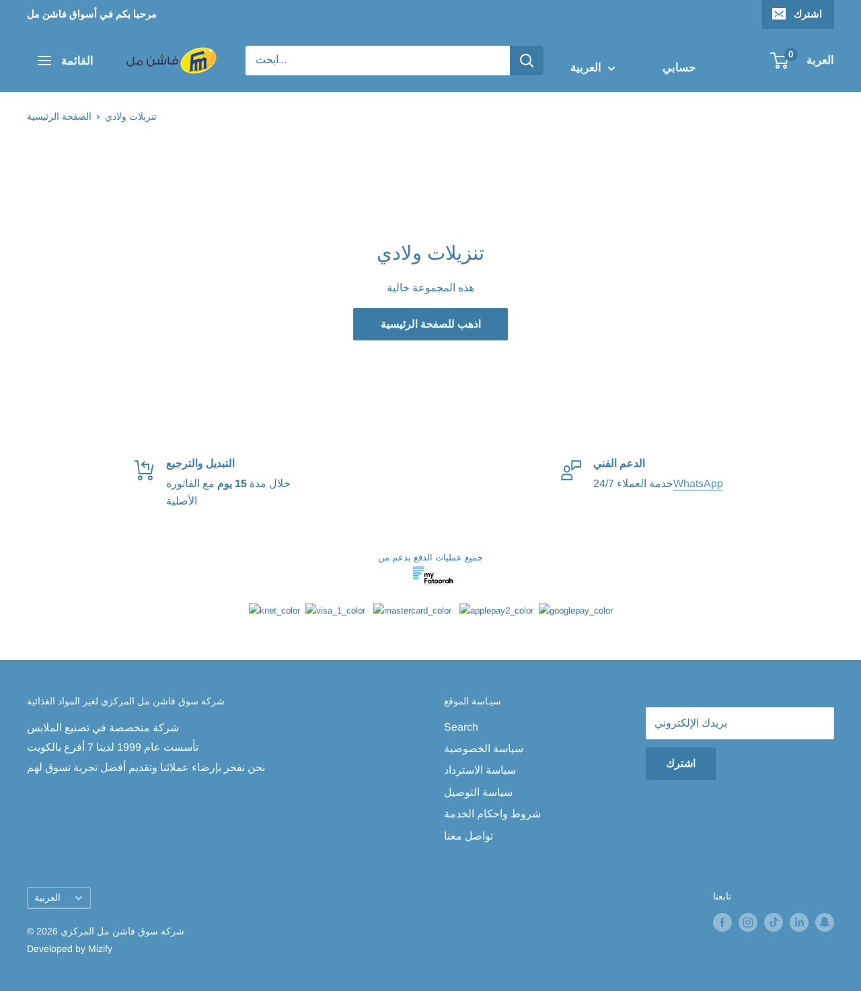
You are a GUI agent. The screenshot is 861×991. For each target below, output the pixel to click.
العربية (47, 898)
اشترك (808, 14)
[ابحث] (527, 60)
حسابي (679, 67)
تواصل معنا (468, 836)
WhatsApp (698, 483)
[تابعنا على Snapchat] (824, 921)
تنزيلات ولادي (131, 116)
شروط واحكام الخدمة (492, 813)
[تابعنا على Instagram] (748, 921)
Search (461, 727)
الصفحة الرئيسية (59, 116)
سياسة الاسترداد (480, 770)
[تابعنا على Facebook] (722, 921)
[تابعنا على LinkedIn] (799, 921)
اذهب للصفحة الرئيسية (431, 324)
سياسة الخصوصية (483, 748)
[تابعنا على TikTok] (773, 921)
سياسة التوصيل (478, 792)
